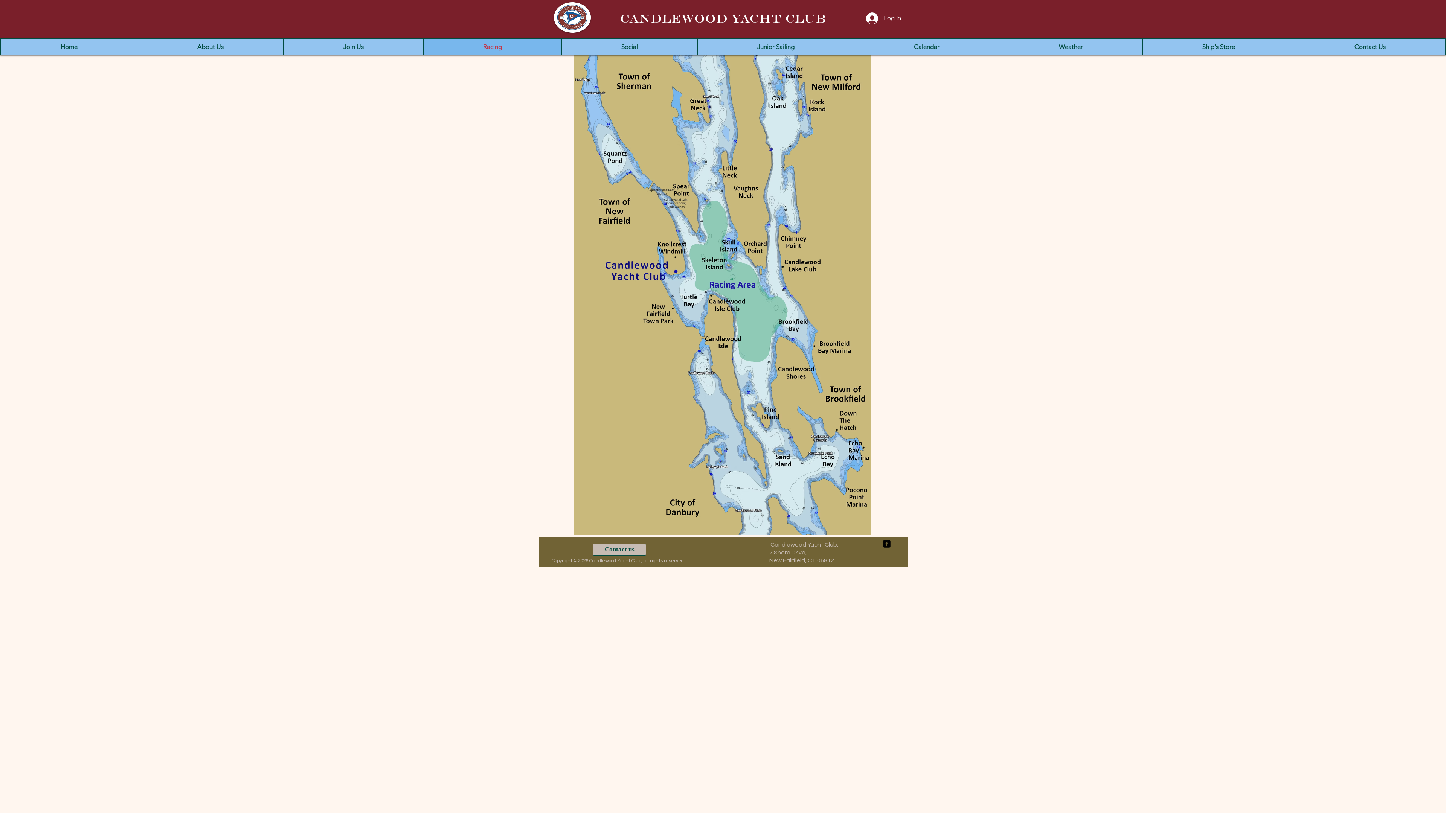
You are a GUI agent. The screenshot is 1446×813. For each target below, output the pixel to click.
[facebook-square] (887, 544)
